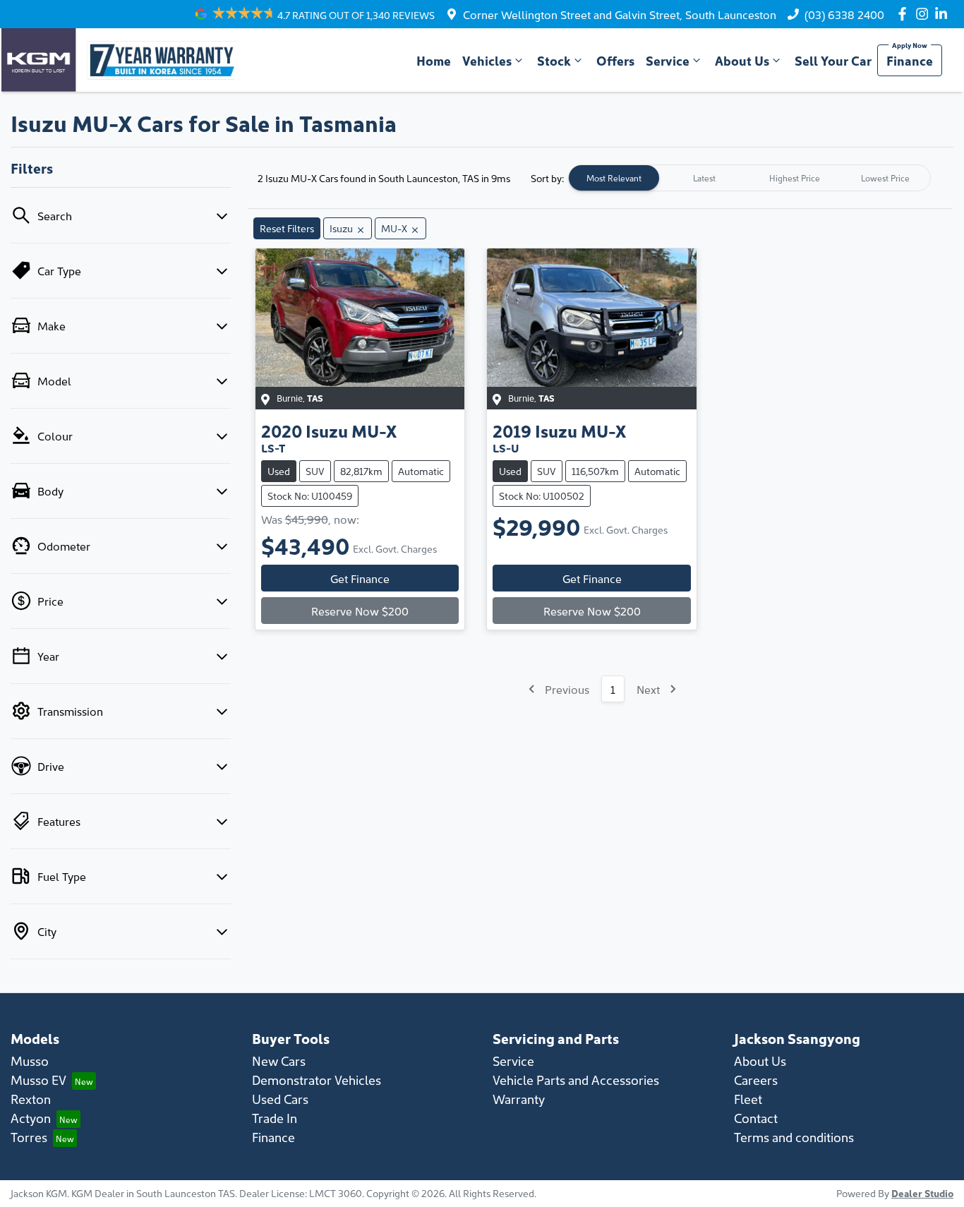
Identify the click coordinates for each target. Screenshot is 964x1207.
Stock (554, 60)
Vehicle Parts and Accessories (576, 1079)
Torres (29, 1137)
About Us (742, 60)
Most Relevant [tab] (613, 178)
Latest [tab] (704, 178)
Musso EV (38, 1079)
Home (433, 60)
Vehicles (487, 60)
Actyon (31, 1118)
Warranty (519, 1098)
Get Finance (360, 578)
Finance (909, 60)
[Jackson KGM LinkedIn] (943, 13)
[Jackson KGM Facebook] (905, 13)
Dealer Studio (922, 1193)
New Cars (279, 1060)
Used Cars (280, 1098)
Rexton (31, 1098)
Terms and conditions (794, 1137)
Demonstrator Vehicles (316, 1079)
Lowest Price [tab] (885, 178)
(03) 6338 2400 (844, 14)
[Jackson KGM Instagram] (924, 13)
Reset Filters (287, 228)
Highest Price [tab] (794, 178)
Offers (615, 60)
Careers (756, 1079)
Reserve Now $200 (360, 610)
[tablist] (749, 177)
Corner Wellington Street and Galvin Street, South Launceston (619, 14)
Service (667, 60)
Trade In (274, 1118)
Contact (756, 1118)
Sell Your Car (833, 60)
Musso (30, 1060)
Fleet (748, 1098)
